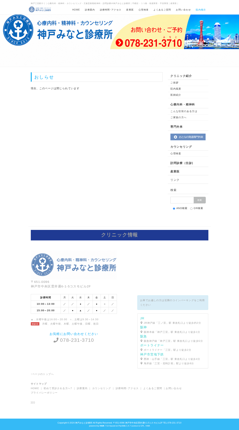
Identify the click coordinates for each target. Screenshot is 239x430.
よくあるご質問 (162, 9)
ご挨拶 (174, 82)
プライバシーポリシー (44, 392)
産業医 (130, 9)
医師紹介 (175, 94)
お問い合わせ (183, 9)
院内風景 (175, 88)
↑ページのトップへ (42, 374)
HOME (76, 9)
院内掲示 (201, 9)
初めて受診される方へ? (58, 388)
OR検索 (198, 208)
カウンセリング (101, 388)
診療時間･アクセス (110, 9)
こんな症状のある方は (183, 111)
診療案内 (90, 9)
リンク (175, 179)
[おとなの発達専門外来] (188, 136)
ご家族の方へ (178, 117)
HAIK (148, 426)
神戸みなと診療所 (83, 423)
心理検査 (144, 9)
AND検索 (182, 208)
